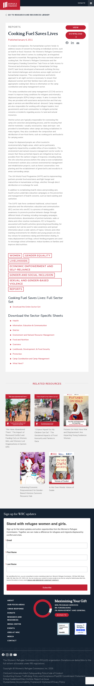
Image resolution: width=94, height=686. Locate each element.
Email (9, 540)
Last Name (12, 564)
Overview (17, 344)
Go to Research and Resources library (29, 15)
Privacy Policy (58, 682)
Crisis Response (15, 609)
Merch (10, 636)
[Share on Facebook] (67, 42)
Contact (12, 641)
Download (75, 33)
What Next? (18, 363)
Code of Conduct (55, 673)
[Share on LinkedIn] (72, 42)
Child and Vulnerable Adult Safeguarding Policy (25, 673)
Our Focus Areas (16, 604)
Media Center (14, 624)
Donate (81, 3)
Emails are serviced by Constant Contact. (43, 580)
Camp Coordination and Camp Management (31, 358)
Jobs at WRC (13, 632)
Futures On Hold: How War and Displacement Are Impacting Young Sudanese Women (75, 434)
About (10, 600)
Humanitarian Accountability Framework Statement (27, 682)
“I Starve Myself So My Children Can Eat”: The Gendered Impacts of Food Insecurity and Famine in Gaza (46, 435)
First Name (12, 552)
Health (16, 320)
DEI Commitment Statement (72, 676)
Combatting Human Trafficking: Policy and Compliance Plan (31, 676)
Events (11, 628)
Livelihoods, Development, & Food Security (31, 349)
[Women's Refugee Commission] (10, 3)
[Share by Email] (77, 43)
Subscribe (47, 587)
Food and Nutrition (21, 339)
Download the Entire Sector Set (27, 307)
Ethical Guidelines (11, 679)
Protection (17, 354)
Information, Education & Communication (30, 325)
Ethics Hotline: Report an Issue (34, 679)
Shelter (16, 330)
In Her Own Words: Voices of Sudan (61, 489)
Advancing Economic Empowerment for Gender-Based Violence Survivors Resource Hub (31, 491)
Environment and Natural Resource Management (33, 335)
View (76, 27)
